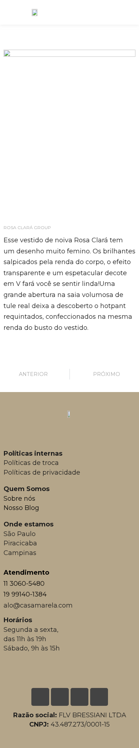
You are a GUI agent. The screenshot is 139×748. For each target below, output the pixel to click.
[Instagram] (60, 697)
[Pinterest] (40, 697)
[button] (129, 11)
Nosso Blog (21, 508)
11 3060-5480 (24, 584)
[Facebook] (79, 697)
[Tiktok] (99, 697)
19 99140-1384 (25, 594)
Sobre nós (19, 498)
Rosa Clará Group (27, 227)
